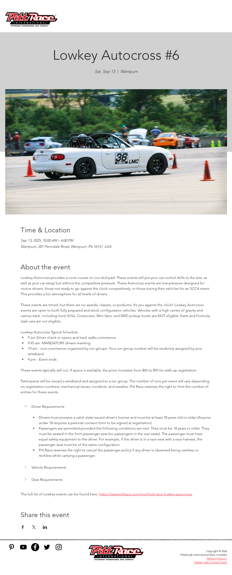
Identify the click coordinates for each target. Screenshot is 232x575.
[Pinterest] (11, 547)
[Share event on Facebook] (23, 527)
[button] (116, 407)
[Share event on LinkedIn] (45, 527)
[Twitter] (47, 547)
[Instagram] (59, 547)
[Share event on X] (34, 527)
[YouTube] (23, 547)
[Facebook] (35, 547)
